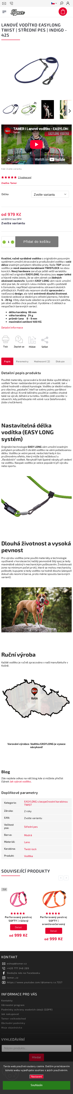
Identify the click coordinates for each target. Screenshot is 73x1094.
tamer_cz (12, 977)
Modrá (28, 835)
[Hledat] (61, 3)
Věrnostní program (13, 1004)
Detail (18, 927)
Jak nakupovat (10, 1013)
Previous (61, 878)
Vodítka (28, 856)
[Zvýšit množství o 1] (12, 242)
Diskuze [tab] (60, 361)
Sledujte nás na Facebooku (23, 972)
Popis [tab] (7, 361)
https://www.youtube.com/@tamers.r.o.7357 (34, 982)
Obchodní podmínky (13, 1023)
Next (67, 878)
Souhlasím (36, 1085)
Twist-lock (30, 849)
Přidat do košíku (37, 242)
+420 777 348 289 (18, 968)
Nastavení (36, 1076)
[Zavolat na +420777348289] (12, 3)
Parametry (22, 361)
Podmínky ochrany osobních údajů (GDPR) (27, 1009)
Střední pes (31, 826)
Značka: (9, 182)
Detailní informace (12, 327)
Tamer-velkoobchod (13, 1018)
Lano (27, 842)
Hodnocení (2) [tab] (42, 361)
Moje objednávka (11, 1027)
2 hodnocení (24, 177)
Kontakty (7, 1000)
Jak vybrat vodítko (20, 781)
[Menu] (4, 11)
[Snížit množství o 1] (4, 242)
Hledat (36, 1057)
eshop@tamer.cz (17, 963)
